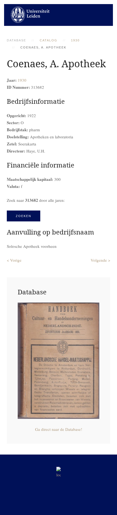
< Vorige (14, 260)
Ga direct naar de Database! (58, 429)
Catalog (48, 40)
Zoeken (23, 216)
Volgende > (100, 260)
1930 (75, 40)
